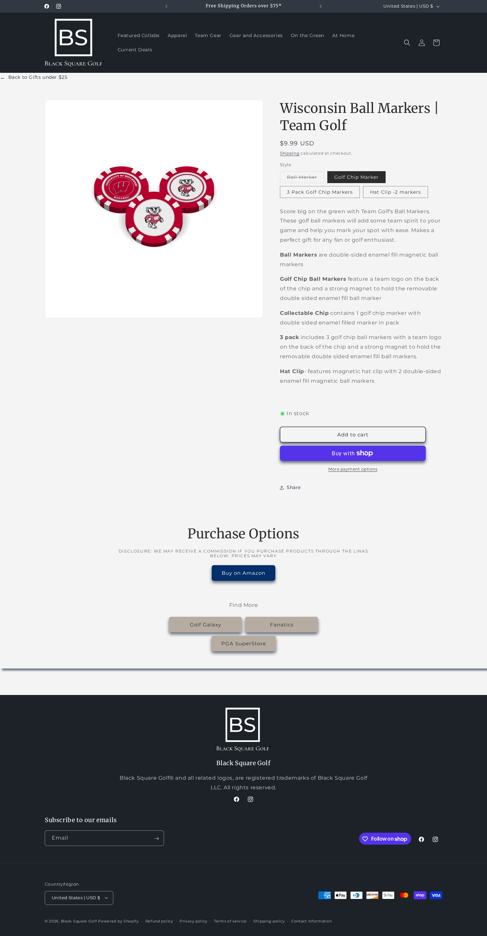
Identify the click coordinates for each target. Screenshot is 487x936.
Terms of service (230, 920)
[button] (407, 42)
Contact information (311, 920)
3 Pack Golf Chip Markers (320, 192)
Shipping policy (269, 920)
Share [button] (294, 487)
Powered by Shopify (118, 920)
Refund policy (159, 920)
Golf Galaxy (205, 624)
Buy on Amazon (243, 572)
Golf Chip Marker (356, 177)
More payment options (352, 469)
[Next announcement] (320, 6)
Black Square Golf (79, 920)
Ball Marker (305, 178)
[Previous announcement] (166, 6)
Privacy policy (193, 920)
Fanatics (282, 624)
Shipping (289, 153)
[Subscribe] (156, 838)
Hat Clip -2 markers (395, 192)
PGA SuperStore (243, 643)
